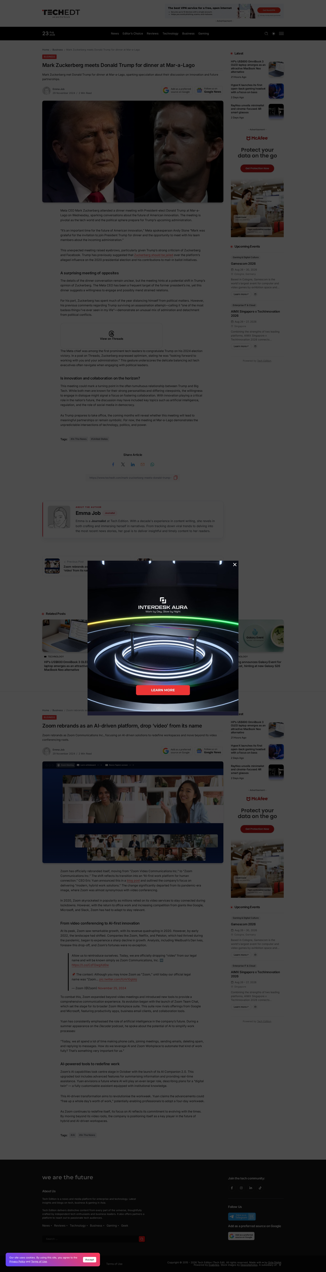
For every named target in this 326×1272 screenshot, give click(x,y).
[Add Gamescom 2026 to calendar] (255, 294)
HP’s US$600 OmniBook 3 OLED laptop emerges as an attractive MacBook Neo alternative (248, 67)
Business (57, 49)
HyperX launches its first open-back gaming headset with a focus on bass (248, 88)
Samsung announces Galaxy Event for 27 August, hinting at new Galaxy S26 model (254, 666)
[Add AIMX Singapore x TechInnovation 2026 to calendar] (255, 346)
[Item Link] (276, 69)
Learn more (242, 293)
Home (45, 49)
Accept (89, 1259)
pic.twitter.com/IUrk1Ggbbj (118, 979)
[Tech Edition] (61, 13)
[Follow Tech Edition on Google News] (208, 90)
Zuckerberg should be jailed (153, 255)
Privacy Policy (17, 1261)
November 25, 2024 (112, 988)
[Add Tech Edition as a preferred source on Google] (177, 90)
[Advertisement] (163, 598)
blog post (133, 880)
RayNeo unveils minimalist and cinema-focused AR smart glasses (247, 109)
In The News (79, 439)
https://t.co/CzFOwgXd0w (90, 965)
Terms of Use (39, 1261)
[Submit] (142, 1239)
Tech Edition (264, 360)
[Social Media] (231, 1187)
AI (73, 1135)
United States (100, 439)
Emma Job (59, 89)
